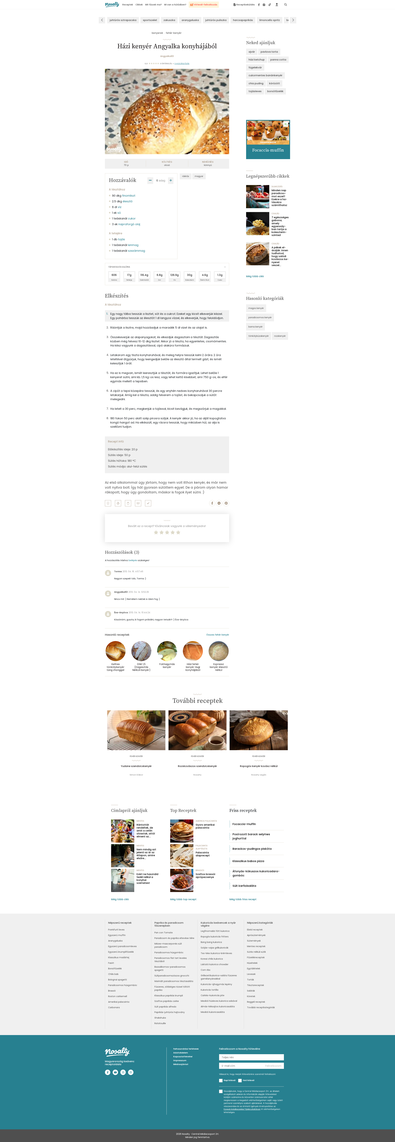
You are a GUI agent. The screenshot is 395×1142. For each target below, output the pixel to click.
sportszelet (150, 20)
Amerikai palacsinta (118, 1001)
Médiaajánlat (180, 1064)
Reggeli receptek (256, 1001)
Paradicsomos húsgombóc (122, 985)
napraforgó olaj (129, 224)
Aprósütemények (256, 935)
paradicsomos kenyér (260, 317)
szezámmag (136, 251)
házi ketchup (257, 59)
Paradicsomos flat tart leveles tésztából (170, 960)
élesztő (128, 201)
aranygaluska (190, 20)
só (119, 213)
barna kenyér (255, 326)
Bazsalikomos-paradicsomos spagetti (169, 968)
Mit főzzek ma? (153, 4)
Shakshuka (160, 1017)
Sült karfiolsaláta (244, 886)
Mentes (140, 820)
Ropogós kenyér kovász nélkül (259, 766)
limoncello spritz (269, 20)
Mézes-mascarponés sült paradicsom (168, 945)
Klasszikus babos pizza (248, 861)
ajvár (252, 52)
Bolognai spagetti (117, 979)
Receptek (127, 4)
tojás (121, 239)
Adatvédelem (180, 1052)
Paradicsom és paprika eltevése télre (174, 938)
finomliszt (128, 196)
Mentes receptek (256, 946)
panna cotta (278, 59)
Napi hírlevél (229, 1080)
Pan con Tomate (163, 932)
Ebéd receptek (255, 929)
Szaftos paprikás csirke (166, 1001)
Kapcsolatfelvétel (182, 1056)
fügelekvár (255, 67)
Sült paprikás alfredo (165, 1006)
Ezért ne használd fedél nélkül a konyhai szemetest (147, 879)
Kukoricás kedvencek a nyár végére (218, 924)
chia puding (256, 83)
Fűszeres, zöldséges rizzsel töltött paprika (172, 988)
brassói (200, 870)
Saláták (251, 990)
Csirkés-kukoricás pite (212, 995)
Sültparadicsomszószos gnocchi (171, 975)
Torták (250, 979)
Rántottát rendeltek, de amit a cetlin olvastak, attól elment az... (146, 830)
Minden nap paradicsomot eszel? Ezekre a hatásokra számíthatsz (279, 198)
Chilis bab (113, 974)
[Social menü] (264, 4)
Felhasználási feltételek (186, 1048)
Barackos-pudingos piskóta (252, 849)
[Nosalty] (112, 4)
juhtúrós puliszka (216, 20)
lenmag (133, 245)
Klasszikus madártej (118, 957)
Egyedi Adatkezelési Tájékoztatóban (242, 1109)
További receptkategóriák (261, 1007)
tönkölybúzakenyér (258, 336)
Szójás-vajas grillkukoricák (214, 947)
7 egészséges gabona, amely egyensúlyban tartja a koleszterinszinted (280, 226)
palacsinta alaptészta (202, 847)
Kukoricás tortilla (209, 989)
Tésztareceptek (255, 985)
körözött (274, 83)
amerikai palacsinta (206, 820)
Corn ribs (205, 969)
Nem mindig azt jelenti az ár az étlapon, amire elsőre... (146, 854)
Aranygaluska (115, 940)
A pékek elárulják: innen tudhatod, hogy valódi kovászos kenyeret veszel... (280, 256)
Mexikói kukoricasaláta (213, 1012)
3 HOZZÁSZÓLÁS (182, 63)
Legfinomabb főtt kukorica (215, 931)
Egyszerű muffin (117, 935)
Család (275, 213)
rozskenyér (280, 336)
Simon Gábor (136, 774)
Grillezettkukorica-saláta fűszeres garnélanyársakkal (219, 977)
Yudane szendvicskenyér (136, 766)
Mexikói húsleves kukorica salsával (219, 1000)
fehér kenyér (174, 33)
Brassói (112, 990)
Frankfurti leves (116, 929)
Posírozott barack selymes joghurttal (251, 836)
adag (162, 180)
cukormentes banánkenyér (265, 75)
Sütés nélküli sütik (256, 951)
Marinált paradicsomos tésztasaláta (173, 981)
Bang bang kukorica (211, 942)
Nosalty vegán (258, 774)
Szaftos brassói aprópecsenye (205, 876)
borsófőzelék (275, 91)
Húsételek (252, 963)
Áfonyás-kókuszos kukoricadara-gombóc (256, 873)
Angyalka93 (167, 56)
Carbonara (114, 1007)
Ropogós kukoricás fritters (215, 936)
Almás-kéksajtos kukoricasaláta (218, 1006)
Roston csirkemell (117, 996)
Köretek (251, 996)
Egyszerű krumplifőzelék (121, 951)
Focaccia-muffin (244, 824)
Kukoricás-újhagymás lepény (216, 984)
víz (119, 207)
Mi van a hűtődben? (175, 4)
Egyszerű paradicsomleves (122, 946)
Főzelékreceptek (256, 957)
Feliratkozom (273, 1065)
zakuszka (169, 20)
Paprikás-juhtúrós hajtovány (169, 1012)
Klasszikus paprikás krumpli (168, 995)
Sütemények (254, 940)
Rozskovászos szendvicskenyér (197, 766)
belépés (133, 560)
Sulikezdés (277, 186)
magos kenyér (256, 308)
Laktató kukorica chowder (214, 964)
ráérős (185, 176)
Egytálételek (253, 968)
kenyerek (157, 33)
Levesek (251, 974)
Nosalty (197, 774)
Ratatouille (160, 1023)
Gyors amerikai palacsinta (205, 826)
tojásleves (255, 91)
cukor (132, 218)
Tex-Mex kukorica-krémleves (216, 953)
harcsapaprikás (243, 20)
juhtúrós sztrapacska (123, 20)
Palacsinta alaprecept (203, 854)
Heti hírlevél (248, 1080)
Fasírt (111, 963)
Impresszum (179, 1060)
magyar (199, 176)
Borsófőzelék (115, 968)
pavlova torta (269, 52)
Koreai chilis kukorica (212, 958)
